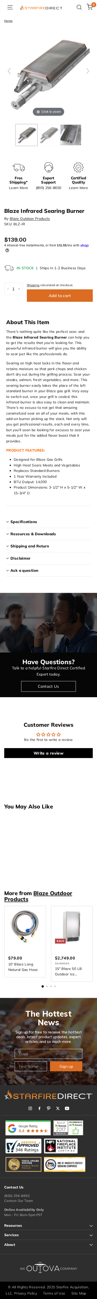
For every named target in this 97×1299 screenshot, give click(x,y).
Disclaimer (20, 558)
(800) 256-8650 (17, 1196)
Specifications (23, 521)
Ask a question (24, 570)
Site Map (78, 1293)
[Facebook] (39, 1108)
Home (8, 21)
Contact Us (48, 686)
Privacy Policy (25, 1293)
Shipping (33, 285)
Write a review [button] (48, 753)
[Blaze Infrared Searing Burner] (49, 135)
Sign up (66, 1066)
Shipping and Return (29, 546)
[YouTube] (67, 1108)
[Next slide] (88, 71)
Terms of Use (54, 1293)
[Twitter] (58, 1108)
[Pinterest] (49, 1108)
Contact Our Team (18, 1201)
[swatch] (26, 135)
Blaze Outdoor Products (30, 218)
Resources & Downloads (33, 534)
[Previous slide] (9, 71)
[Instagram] (30, 1108)
